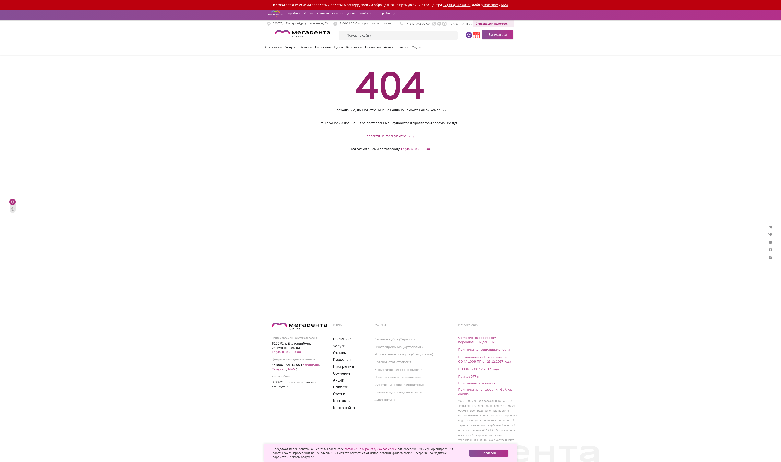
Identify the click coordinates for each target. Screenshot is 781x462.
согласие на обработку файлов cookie (371, 449)
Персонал (323, 47)
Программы (343, 366)
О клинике (273, 47)
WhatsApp (311, 365)
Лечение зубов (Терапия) (394, 339)
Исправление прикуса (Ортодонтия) (403, 354)
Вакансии (373, 47)
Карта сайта (344, 407)
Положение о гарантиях (477, 383)
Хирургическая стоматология (398, 370)
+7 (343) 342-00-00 (456, 5)
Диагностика (384, 400)
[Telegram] (439, 24)
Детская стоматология (392, 362)
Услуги (339, 346)
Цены (338, 47)
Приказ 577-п (468, 376)
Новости (340, 387)
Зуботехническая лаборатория (399, 385)
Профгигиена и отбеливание (397, 377)
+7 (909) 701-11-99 (460, 23)
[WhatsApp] (434, 24)
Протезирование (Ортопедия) (398, 347)
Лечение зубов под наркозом (398, 392)
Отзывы (305, 47)
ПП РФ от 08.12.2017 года (478, 369)
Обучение (341, 373)
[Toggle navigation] (266, 32)
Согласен (488, 453)
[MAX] (444, 23)
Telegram (279, 369)
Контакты (354, 47)
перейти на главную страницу (390, 136)
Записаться (498, 34)
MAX (504, 5)
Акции (389, 47)
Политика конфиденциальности (484, 349)
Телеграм (490, 5)
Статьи (402, 47)
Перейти (384, 13)
